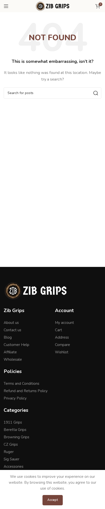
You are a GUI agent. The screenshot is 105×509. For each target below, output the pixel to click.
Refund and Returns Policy (26, 390)
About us (11, 322)
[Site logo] (52, 5)
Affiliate (10, 352)
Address (62, 337)
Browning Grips (16, 437)
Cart (58, 330)
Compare (62, 344)
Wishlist (61, 352)
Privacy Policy (15, 398)
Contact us (12, 330)
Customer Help (16, 344)
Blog (8, 337)
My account (64, 322)
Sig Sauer (11, 459)
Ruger (9, 451)
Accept (52, 500)
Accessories (13, 466)
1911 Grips (13, 422)
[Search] (95, 93)
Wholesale (13, 359)
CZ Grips (11, 444)
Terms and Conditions (21, 383)
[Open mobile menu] (6, 6)
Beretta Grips (15, 429)
